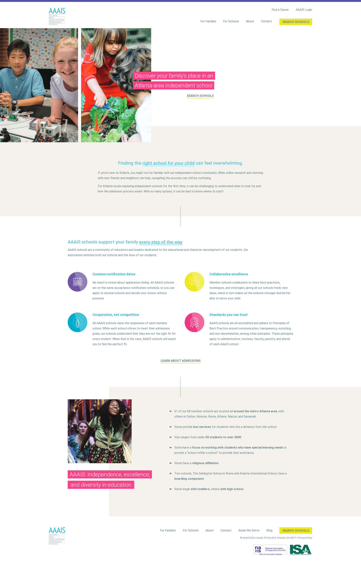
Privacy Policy (305, 537)
